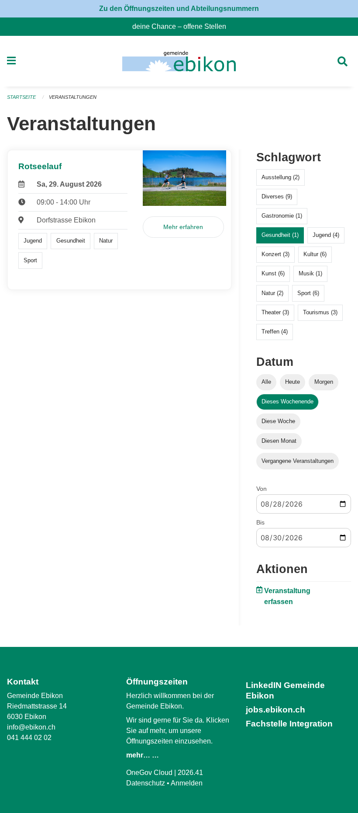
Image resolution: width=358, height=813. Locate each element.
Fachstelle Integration (289, 723)
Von (261, 488)
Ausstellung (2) (280, 177)
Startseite (21, 97)
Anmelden (187, 783)
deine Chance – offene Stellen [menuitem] (182, 26)
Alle (266, 382)
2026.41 (190, 772)
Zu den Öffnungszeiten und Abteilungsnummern (179, 8)
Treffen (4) (275, 331)
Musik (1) (310, 273)
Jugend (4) (326, 235)
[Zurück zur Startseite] (178, 61)
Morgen (323, 382)
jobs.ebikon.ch (275, 709)
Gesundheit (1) (280, 235)
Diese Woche (278, 421)
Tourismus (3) (320, 312)
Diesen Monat (279, 441)
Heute (292, 382)
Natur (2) (272, 293)
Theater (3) (275, 312)
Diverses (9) (277, 196)
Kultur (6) (315, 254)
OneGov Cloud (149, 772)
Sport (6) (308, 293)
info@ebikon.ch (31, 727)
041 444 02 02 (29, 737)
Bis (260, 522)
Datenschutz (145, 783)
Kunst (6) (273, 273)
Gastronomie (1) (282, 215)
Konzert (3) (275, 254)
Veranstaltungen (72, 97)
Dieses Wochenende (287, 401)
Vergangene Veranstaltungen (298, 461)
